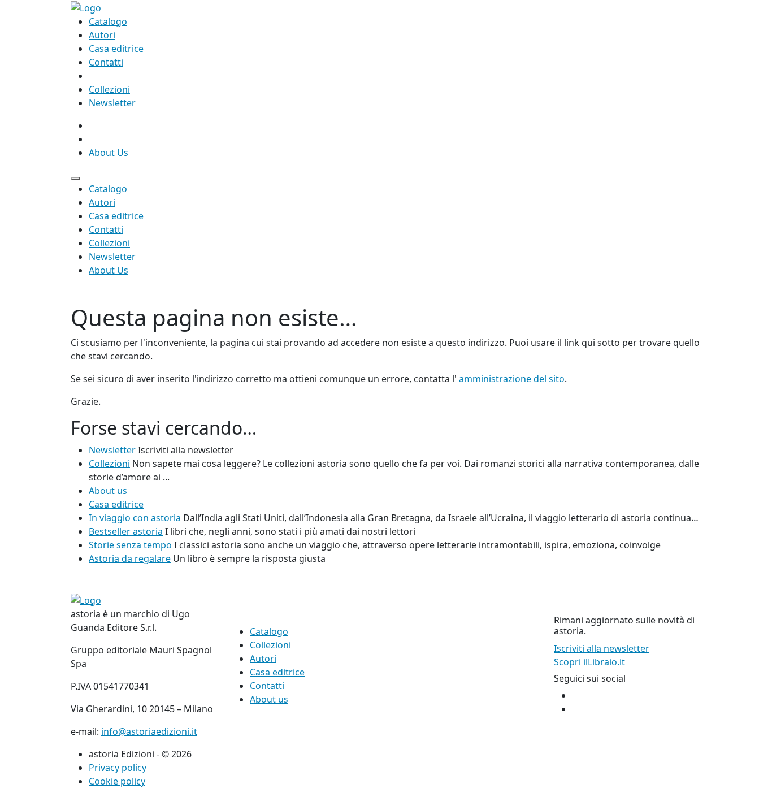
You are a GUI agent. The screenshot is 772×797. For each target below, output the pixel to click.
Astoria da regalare (130, 558)
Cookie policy (117, 781)
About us (108, 490)
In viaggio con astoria (135, 518)
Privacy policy (117, 767)
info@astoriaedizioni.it (149, 731)
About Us (108, 152)
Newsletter (112, 103)
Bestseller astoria (126, 531)
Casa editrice (116, 48)
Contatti (106, 62)
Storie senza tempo (130, 545)
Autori (102, 35)
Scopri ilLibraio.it (589, 662)
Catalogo (108, 21)
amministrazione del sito (512, 378)
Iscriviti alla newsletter (601, 648)
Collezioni (109, 89)
